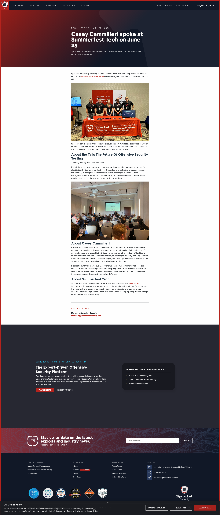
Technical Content (119, 477)
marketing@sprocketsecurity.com (86, 316)
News (74, 28)
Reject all (181, 508)
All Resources (117, 470)
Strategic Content (119, 473)
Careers (81, 470)
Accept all (205, 508)
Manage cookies (156, 508)
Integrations (32, 473)
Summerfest (134, 284)
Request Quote (65, 390)
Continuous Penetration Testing (40, 470)
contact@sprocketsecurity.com (166, 478)
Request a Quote (205, 6)
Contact (76, 473)
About (75, 466)
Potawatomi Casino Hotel (92, 77)
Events (85, 28)
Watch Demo (44, 390)
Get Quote (77, 477)
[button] (173, 5)
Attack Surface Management (39, 466)
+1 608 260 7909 (160, 472)
